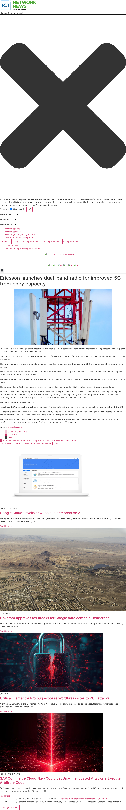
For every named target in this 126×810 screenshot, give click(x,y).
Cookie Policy (11, 245)
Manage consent (9, 807)
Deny (16, 241)
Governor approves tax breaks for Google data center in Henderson (55, 618)
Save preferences (52, 241)
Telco (10, 437)
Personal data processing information (22, 248)
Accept (5, 241)
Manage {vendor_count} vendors (20, 234)
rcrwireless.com (15, 427)
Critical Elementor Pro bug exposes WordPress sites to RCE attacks (55, 698)
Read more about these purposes (20, 237)
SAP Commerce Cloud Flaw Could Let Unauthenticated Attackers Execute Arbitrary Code (60, 780)
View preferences (31, 241)
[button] (63, 106)
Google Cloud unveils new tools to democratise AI (40, 513)
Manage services (13, 231)
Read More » (6, 526)
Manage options (12, 228)
